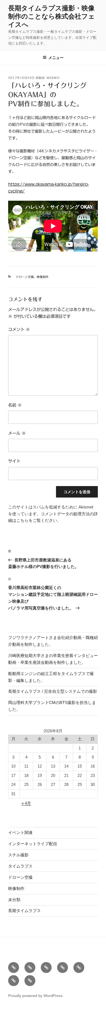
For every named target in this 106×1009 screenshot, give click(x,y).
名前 (15, 405)
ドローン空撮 (25, 276)
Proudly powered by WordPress (35, 995)
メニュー (56, 57)
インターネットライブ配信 (32, 843)
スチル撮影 (18, 855)
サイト (14, 461)
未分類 (14, 899)
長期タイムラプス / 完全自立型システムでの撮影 (52, 691)
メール (17, 433)
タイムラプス (20, 866)
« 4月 (26, 803)
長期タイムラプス (24, 910)
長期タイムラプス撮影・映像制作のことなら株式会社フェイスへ (51, 16)
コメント (19, 329)
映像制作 (43, 276)
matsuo (53, 77)
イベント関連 (20, 832)
